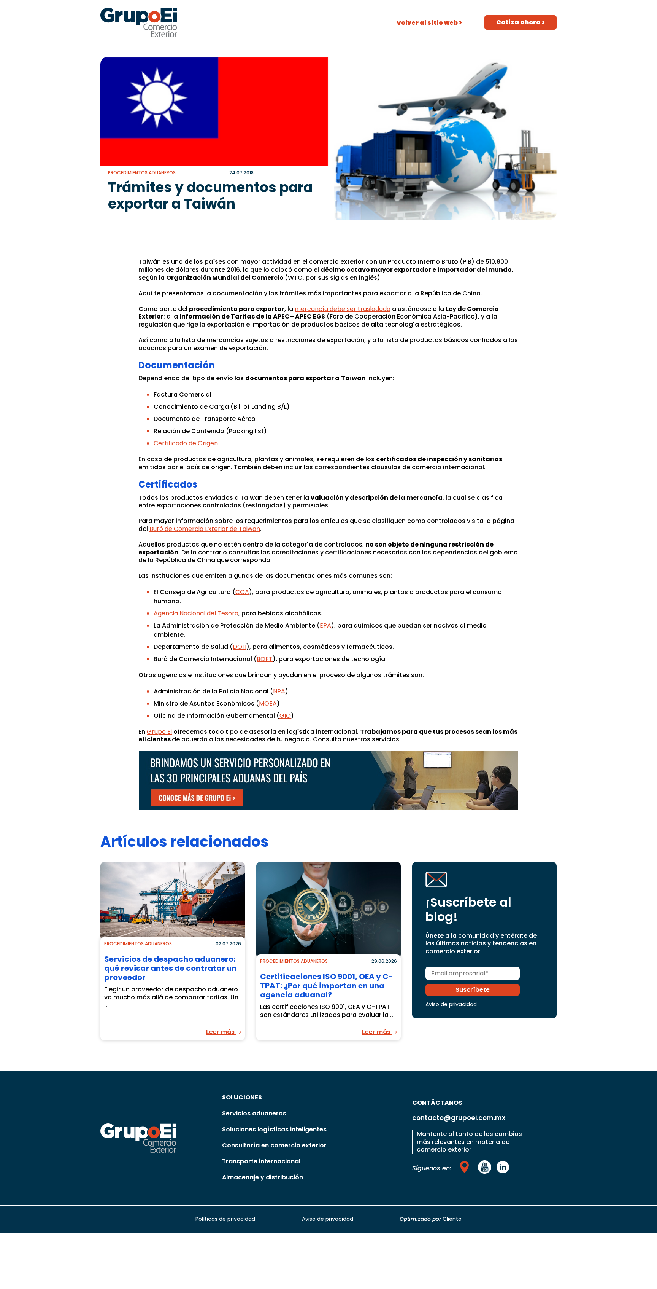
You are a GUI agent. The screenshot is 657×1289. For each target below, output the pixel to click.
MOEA (268, 703)
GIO (285, 715)
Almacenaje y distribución (262, 1177)
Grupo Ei (159, 731)
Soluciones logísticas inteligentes (274, 1129)
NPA (279, 691)
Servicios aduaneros (254, 1113)
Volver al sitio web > (429, 22)
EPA (325, 625)
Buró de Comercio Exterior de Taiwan (204, 528)
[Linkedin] (502, 1167)
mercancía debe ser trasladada (342, 308)
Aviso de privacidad (451, 1004)
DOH (239, 646)
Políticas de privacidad (225, 1219)
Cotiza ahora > (520, 22)
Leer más (221, 1032)
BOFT (265, 659)
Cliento (452, 1219)
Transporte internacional (261, 1161)
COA (242, 592)
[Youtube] (466, 1167)
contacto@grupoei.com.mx (458, 1117)
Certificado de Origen (186, 443)
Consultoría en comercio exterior (274, 1145)
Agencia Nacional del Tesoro (196, 613)
